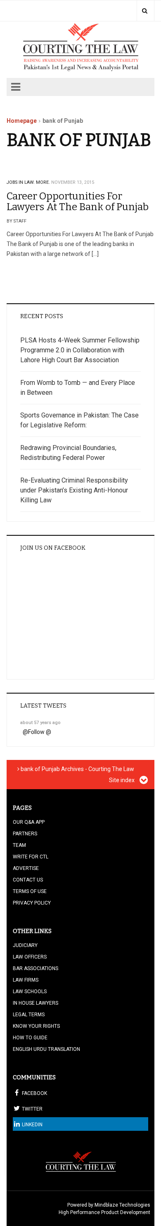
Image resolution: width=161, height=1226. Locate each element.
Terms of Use (30, 891)
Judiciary (25, 945)
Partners (25, 834)
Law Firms (25, 980)
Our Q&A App (29, 822)
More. (43, 182)
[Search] (144, 10)
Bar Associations (35, 968)
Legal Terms (29, 1014)
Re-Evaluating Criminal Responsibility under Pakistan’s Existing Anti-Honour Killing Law (74, 490)
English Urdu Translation (46, 1049)
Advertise (26, 868)
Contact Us (28, 880)
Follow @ (39, 732)
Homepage (22, 120)
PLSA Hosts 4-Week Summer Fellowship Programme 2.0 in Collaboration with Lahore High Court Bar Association (80, 350)
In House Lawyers (35, 1003)
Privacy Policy (32, 903)
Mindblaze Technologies (122, 1205)
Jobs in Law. (21, 182)
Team (19, 845)
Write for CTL (30, 857)
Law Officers (30, 957)
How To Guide (30, 1038)
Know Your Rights (36, 1026)
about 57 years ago (40, 722)
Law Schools (30, 991)
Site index (122, 780)
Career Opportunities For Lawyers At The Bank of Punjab (78, 201)
